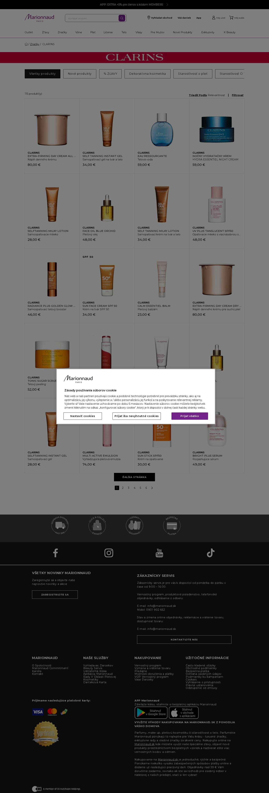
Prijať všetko (189, 416)
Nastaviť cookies (82, 416)
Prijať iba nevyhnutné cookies (137, 416)
